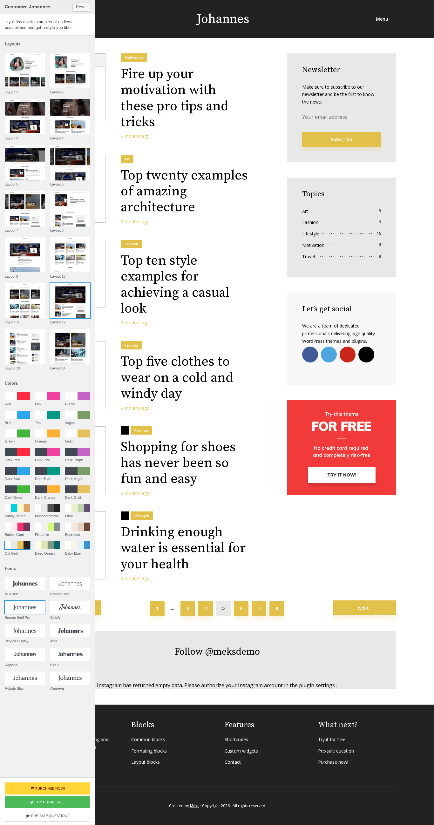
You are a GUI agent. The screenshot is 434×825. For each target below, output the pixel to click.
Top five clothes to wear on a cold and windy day (177, 378)
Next (363, 608)
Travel (308, 257)
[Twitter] (329, 354)
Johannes (223, 19)
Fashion (131, 243)
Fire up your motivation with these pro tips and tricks (174, 98)
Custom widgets (241, 751)
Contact (233, 762)
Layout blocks (145, 762)
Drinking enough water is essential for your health (183, 548)
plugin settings (317, 685)
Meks (194, 805)
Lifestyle (141, 515)
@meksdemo (232, 652)
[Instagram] (366, 354)
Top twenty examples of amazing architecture (184, 192)
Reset (81, 6)
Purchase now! (333, 762)
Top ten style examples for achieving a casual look (175, 285)
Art (127, 158)
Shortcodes (236, 739)
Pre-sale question (336, 751)
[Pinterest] (348, 354)
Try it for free (331, 739)
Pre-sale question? (50, 816)
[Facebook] (310, 354)
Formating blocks (149, 751)
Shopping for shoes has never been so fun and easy (178, 463)
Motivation (134, 57)
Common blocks (148, 739)
